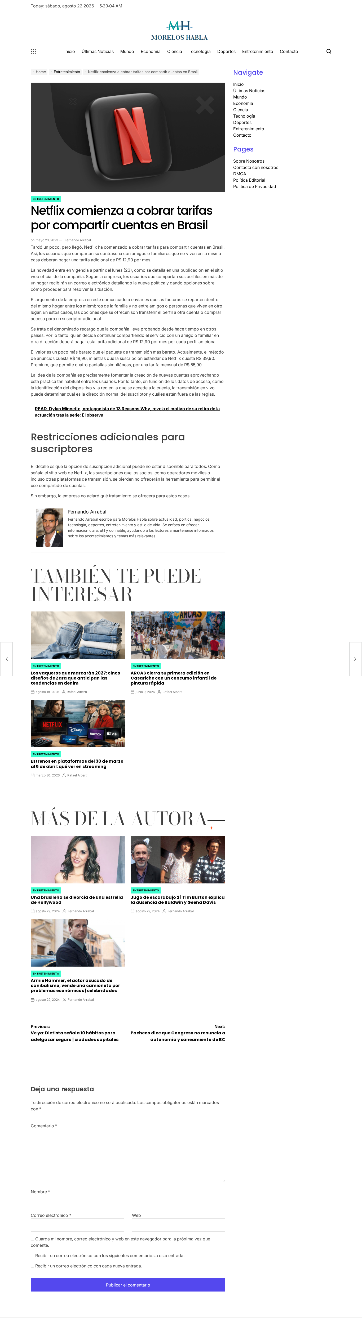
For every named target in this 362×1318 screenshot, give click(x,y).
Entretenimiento (257, 51)
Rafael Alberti (77, 692)
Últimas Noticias (98, 51)
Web (136, 1215)
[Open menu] (33, 51)
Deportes (226, 51)
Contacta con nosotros (255, 167)
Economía (151, 51)
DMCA (239, 173)
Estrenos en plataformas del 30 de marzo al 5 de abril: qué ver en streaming (77, 763)
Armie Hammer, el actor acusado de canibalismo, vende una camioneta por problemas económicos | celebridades (75, 985)
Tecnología (200, 51)
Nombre (40, 1191)
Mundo (127, 51)
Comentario (44, 1125)
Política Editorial (249, 180)
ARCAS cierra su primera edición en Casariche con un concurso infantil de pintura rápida (174, 678)
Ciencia (174, 51)
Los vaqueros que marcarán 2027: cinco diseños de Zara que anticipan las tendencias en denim (75, 678)
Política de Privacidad (254, 186)
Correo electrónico (51, 1215)
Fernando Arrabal (78, 240)
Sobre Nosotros (248, 161)
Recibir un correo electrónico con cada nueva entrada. (88, 1265)
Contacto (289, 51)
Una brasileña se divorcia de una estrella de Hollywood (77, 899)
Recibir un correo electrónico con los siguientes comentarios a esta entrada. (109, 1255)
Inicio (69, 51)
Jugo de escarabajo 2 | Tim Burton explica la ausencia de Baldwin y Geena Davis (178, 899)
